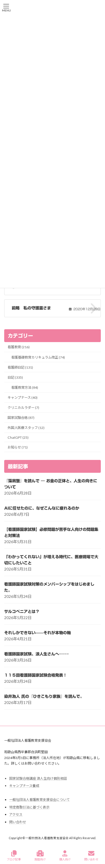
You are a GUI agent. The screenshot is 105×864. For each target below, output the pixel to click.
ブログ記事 (14, 859)
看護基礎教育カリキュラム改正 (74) (38, 357)
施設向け (40, 859)
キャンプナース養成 (24, 786)
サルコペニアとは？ (21, 612)
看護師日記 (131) (20, 367)
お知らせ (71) (18, 447)
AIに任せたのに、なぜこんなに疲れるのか (41, 508)
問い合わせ (17, 822)
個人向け (65, 859)
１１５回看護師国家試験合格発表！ (35, 675)
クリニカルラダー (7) (23, 407)
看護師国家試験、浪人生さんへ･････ (36, 654)
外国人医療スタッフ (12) (26, 428)
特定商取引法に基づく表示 (29, 807)
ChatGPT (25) (18, 437)
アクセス (15, 815)
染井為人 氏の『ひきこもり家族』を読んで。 (44, 696)
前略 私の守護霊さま (31, 308)
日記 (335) (15, 377)
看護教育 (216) (19, 347)
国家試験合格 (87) (21, 418)
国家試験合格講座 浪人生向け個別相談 (38, 778)
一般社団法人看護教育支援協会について (39, 800)
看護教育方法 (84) (24, 387)
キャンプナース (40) (23, 397)
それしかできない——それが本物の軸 (37, 633)
